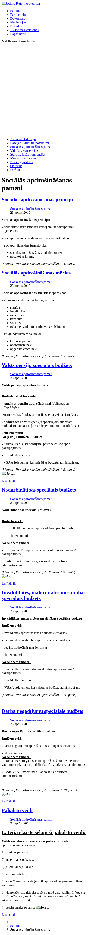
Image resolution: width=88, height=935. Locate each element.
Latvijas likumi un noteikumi (29, 143)
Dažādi (15, 170)
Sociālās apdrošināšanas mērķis (36, 273)
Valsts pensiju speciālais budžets (37, 365)
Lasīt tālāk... (10, 481)
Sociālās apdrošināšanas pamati (31, 147)
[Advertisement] (44, 90)
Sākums (15, 11)
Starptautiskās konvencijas (28, 154)
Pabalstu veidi (17, 810)
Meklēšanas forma (14, 41)
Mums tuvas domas (23, 158)
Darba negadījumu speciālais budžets (42, 711)
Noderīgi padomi (21, 162)
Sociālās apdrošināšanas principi (37, 199)
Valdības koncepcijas (24, 150)
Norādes (16, 26)
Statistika (16, 166)
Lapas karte (18, 34)
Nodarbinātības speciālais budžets (39, 490)
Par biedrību (18, 14)
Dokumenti (17, 18)
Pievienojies (18, 22)
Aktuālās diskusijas (23, 139)
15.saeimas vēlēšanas (24, 30)
